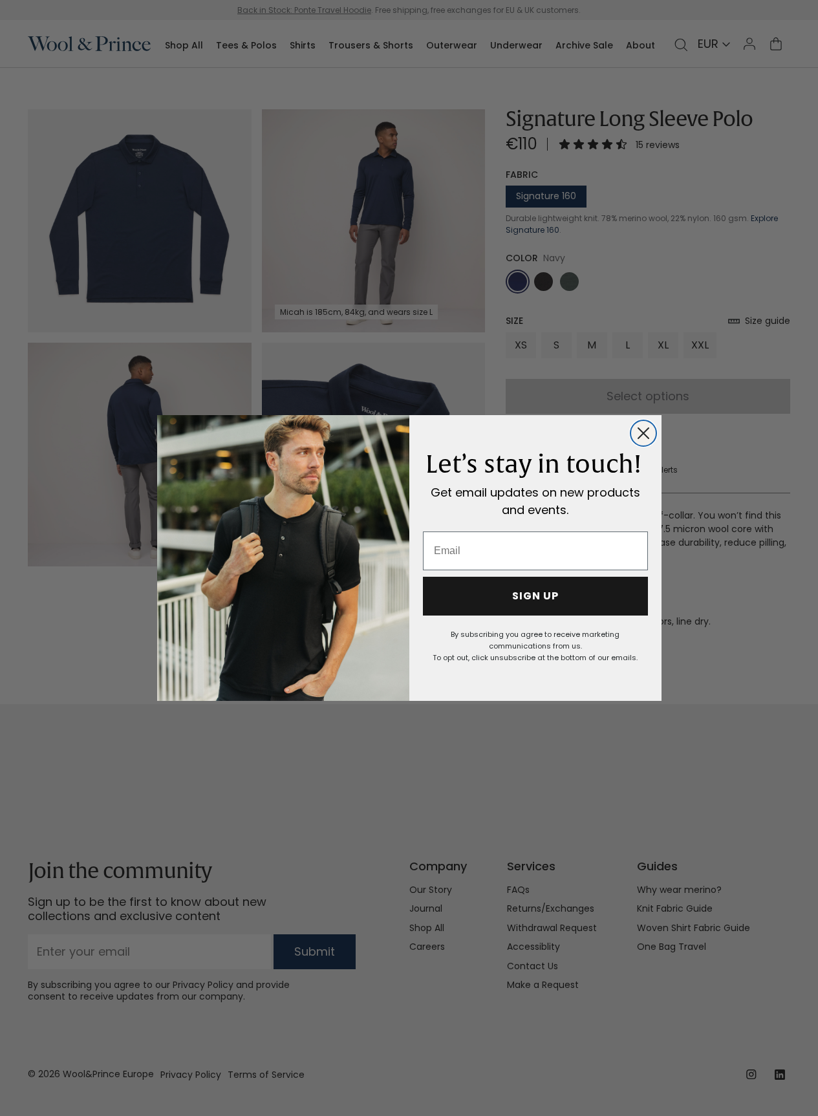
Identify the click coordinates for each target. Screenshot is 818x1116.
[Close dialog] (643, 433)
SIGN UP (535, 595)
